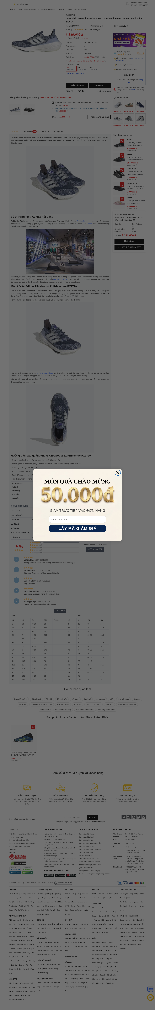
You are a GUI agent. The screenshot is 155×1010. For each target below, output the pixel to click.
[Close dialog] (118, 473)
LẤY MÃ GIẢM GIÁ (78, 528)
